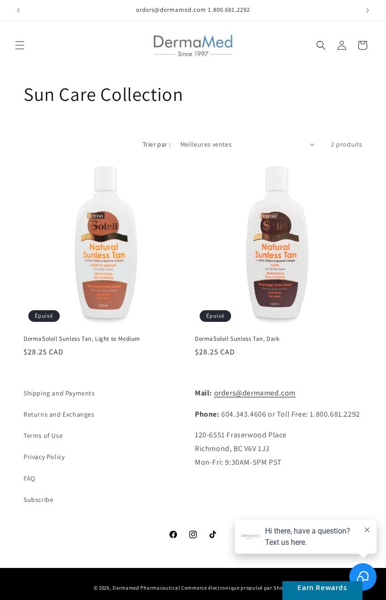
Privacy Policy (44, 456)
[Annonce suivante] (367, 10)
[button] (19, 45)
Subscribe (38, 499)
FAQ (29, 478)
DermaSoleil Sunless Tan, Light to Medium (82, 339)
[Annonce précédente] (18, 10)
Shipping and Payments (59, 393)
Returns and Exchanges (59, 414)
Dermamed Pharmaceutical (146, 587)
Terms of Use (43, 435)
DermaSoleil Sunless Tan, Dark (237, 339)
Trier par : (156, 144)
